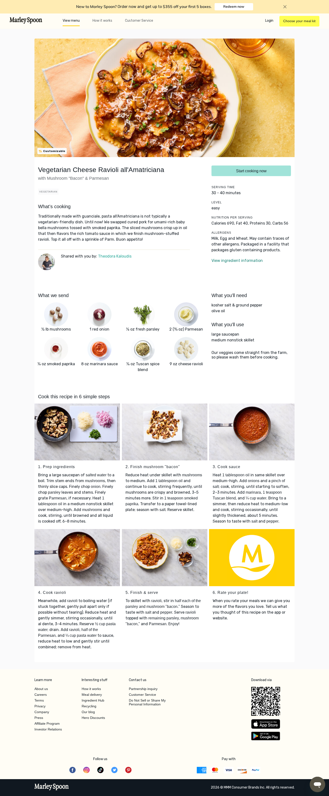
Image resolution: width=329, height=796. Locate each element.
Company (41, 712)
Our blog (88, 712)
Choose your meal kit (299, 21)
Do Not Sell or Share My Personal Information (147, 702)
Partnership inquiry (143, 689)
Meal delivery (92, 694)
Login (269, 21)
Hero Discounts (93, 718)
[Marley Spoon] (51, 787)
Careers (40, 694)
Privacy (40, 706)
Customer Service (139, 21)
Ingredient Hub (93, 700)
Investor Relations (48, 729)
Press (38, 718)
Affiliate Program (47, 723)
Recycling (89, 706)
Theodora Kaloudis (115, 256)
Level (216, 202)
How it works (102, 21)
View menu (71, 21)
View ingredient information (237, 260)
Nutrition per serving (232, 217)
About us (41, 689)
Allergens (221, 232)
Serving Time (223, 187)
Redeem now (233, 6)
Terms (39, 700)
